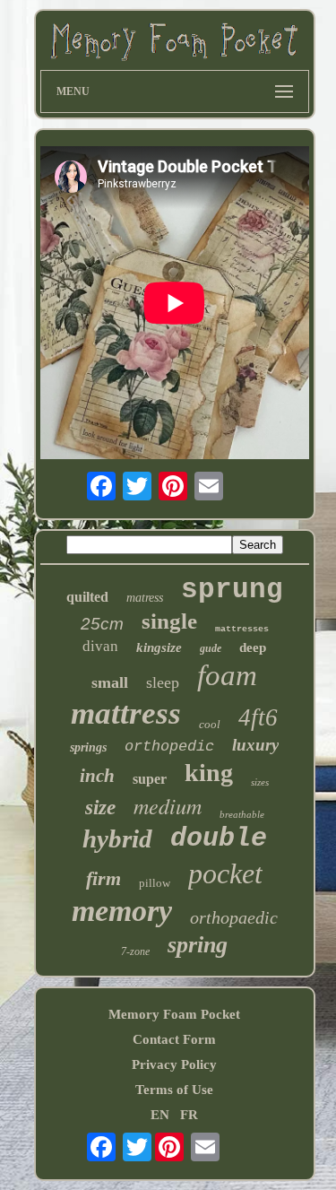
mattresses (242, 629)
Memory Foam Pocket (174, 1014)
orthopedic (169, 746)
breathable (242, 814)
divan (100, 646)
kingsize (159, 647)
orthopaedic (234, 917)
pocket (225, 873)
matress (144, 597)
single (169, 621)
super (150, 778)
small (109, 682)
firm (103, 878)
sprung (232, 589)
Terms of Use (174, 1089)
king (209, 772)
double (218, 838)
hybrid (117, 838)
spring (198, 945)
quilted (87, 596)
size (100, 807)
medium (168, 805)
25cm (102, 623)
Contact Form (174, 1039)
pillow (154, 883)
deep (252, 647)
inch (97, 775)
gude (210, 648)
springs (88, 747)
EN (160, 1114)
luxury (255, 744)
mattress (126, 713)
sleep (162, 682)
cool (209, 724)
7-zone (135, 951)
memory (122, 910)
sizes (260, 782)
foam (227, 675)
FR (189, 1114)
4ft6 (258, 717)
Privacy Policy (174, 1064)
